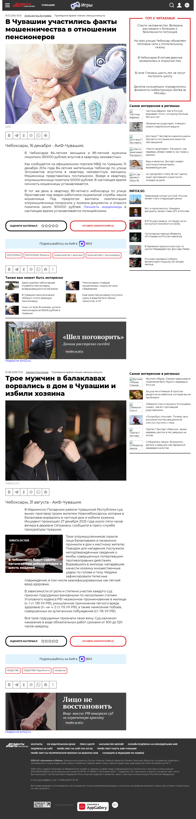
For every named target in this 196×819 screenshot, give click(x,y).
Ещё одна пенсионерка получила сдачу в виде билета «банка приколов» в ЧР (102, 297)
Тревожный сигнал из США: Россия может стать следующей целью (166, 197)
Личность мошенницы (103, 207)
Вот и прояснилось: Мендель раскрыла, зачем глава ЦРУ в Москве (167, 210)
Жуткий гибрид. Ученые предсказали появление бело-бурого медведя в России (168, 381)
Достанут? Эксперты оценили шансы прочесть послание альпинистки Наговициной (168, 139)
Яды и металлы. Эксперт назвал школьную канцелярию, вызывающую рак (165, 164)
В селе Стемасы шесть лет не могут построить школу (160, 74)
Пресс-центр (87, 744)
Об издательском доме (61, 744)
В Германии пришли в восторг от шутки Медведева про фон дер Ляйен (167, 247)
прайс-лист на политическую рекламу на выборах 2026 (64, 753)
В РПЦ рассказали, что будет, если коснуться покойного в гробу (165, 222)
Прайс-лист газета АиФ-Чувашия (116, 748)
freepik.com (12, 483)
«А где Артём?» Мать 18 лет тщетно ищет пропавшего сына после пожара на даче (166, 177)
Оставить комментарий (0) (98, 226)
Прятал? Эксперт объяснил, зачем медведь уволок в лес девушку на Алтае (166, 432)
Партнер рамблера (64, 805)
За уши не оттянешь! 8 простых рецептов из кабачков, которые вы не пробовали (168, 394)
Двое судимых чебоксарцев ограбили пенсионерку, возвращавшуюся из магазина (40, 285)
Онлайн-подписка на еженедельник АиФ (153, 744)
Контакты (36, 744)
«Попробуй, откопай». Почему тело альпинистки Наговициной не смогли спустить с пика (167, 419)
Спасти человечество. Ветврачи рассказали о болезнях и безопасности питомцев (160, 29)
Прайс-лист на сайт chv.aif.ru (75, 748)
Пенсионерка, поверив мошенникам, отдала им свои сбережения (100, 285)
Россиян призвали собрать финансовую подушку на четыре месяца (164, 262)
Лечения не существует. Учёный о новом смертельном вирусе (166, 125)
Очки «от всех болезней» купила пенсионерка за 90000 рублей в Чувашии (41, 310)
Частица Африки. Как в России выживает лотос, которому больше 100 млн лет (167, 113)
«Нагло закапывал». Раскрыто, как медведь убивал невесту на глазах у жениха (167, 151)
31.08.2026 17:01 (14, 372)
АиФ (8, 126)
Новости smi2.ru (18, 361)
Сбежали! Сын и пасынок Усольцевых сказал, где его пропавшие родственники (168, 407)
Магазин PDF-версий (111, 744)
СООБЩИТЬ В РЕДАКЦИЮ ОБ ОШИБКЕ (123, 753)
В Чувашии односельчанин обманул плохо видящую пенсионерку (38, 297)
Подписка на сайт (42, 748)
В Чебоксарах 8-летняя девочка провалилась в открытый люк (160, 59)
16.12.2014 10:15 (13, 15)
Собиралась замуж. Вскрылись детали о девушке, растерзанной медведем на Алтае (165, 444)
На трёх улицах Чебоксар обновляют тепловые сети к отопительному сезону (160, 44)
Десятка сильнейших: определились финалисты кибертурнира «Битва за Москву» (160, 90)
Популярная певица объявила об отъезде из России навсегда (163, 235)
